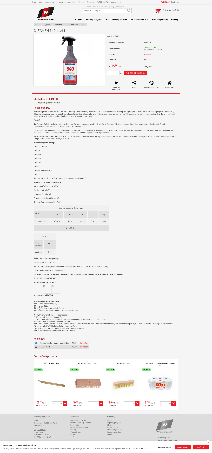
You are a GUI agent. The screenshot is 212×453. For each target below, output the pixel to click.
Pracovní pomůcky (160, 19)
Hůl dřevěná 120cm (51, 363)
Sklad (36, 421)
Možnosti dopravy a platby (66, 2)
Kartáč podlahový (124, 363)
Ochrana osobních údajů (79, 427)
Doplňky (174, 19)
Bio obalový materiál (139, 19)
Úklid (107, 19)
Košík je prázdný (171, 10)
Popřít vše (201, 447)
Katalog (81, 2)
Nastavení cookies (164, 447)
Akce (72, 437)
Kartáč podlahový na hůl (88, 363)
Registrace (175, 2)
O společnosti (75, 432)
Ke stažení (84, 343)
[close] (208, 442)
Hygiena (78, 19)
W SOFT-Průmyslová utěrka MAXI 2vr (160, 364)
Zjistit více (142, 449)
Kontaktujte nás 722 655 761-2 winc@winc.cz (104, 2)
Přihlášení (165, 2)
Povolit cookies (182, 447)
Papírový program (93, 19)
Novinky (73, 434)
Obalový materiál (119, 19)
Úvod (34, 2)
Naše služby (75, 425)
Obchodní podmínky (46, 2)
